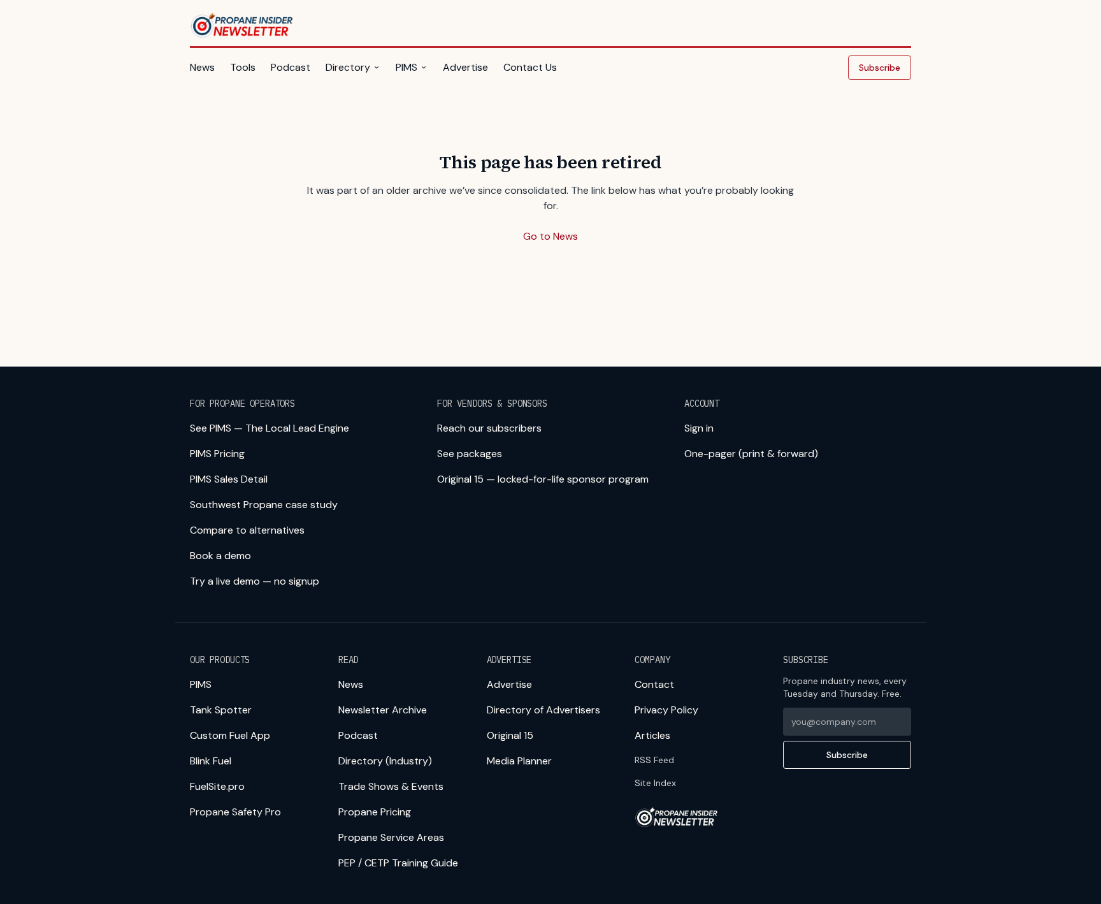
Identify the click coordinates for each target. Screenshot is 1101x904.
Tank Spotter (221, 710)
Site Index (655, 783)
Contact (654, 684)
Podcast (290, 67)
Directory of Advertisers (543, 710)
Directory (348, 67)
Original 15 (510, 735)
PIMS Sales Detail (229, 479)
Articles (652, 735)
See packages (469, 453)
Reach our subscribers (489, 428)
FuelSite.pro (217, 786)
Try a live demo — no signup (254, 581)
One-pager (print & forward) (751, 453)
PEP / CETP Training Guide (398, 863)
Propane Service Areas (391, 837)
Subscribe (879, 67)
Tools (242, 67)
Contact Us (530, 67)
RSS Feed (654, 760)
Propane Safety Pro (235, 812)
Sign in (699, 428)
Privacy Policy (666, 710)
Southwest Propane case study (264, 504)
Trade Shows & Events (390, 786)
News (202, 67)
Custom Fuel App (230, 735)
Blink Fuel (210, 761)
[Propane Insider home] (242, 25)
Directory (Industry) (385, 761)
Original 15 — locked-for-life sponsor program (543, 479)
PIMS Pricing (217, 453)
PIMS (406, 67)
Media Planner (519, 761)
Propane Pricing (374, 812)
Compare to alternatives (247, 530)
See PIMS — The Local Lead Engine (269, 428)
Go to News (550, 236)
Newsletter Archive (382, 710)
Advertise (465, 67)
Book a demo (220, 555)
